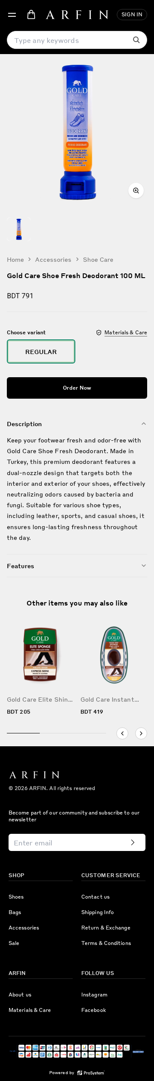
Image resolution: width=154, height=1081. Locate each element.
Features (20, 565)
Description (24, 423)
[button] (12, 14)
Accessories (53, 259)
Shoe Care (98, 259)
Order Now (77, 388)
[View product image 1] (19, 229)
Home (15, 259)
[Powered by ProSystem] (91, 1073)
